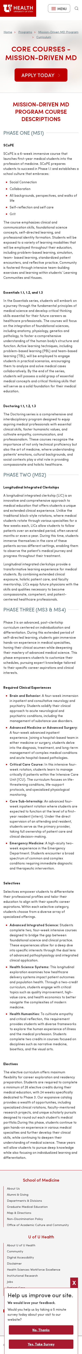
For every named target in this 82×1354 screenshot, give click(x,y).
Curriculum (43, 37)
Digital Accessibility (20, 1257)
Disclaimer (14, 1263)
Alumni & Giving (17, 1194)
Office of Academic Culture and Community (38, 1225)
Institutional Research (22, 1276)
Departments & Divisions (24, 1201)
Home (8, 32)
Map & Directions (19, 1213)
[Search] (76, 8)
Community (15, 1251)
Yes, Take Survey (41, 1344)
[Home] (18, 8)
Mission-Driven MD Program (58, 32)
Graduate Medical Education (27, 1207)
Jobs (10, 1282)
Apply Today (38, 75)
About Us (13, 1188)
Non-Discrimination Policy (25, 1219)
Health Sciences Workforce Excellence (33, 1269)
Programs (25, 32)
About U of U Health (21, 1245)
